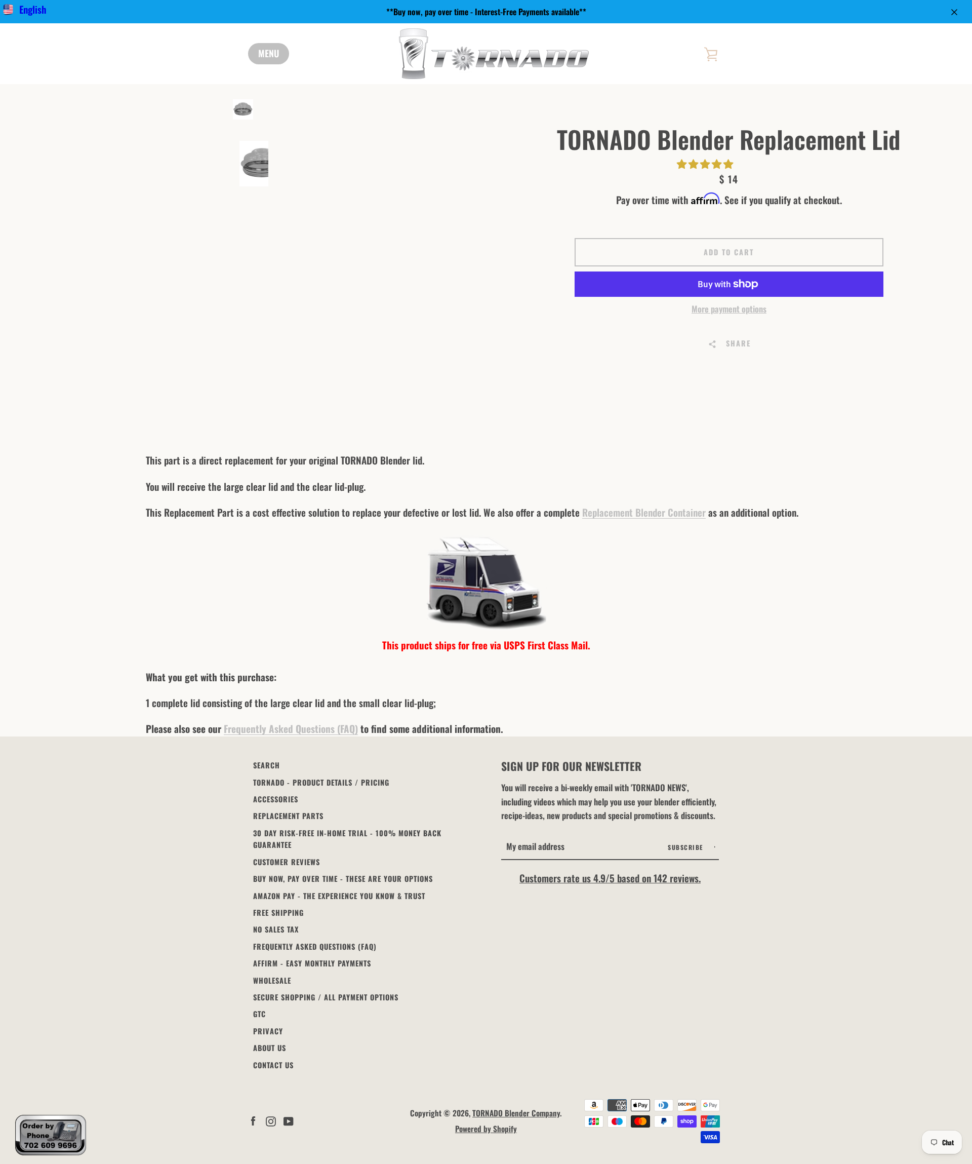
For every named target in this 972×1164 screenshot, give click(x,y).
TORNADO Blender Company (516, 1112)
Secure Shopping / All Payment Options (325, 997)
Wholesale (272, 980)
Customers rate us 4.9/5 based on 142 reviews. (610, 878)
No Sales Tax (276, 929)
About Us (269, 1047)
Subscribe (686, 847)
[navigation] (268, 53)
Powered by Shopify (486, 1128)
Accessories (275, 799)
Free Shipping (278, 912)
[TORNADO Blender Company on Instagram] (271, 1119)
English (33, 9)
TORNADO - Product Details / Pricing (321, 782)
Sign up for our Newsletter (571, 766)
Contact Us (273, 1065)
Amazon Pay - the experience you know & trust (339, 895)
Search (266, 765)
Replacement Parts (288, 815)
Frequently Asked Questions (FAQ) (291, 728)
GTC (259, 1013)
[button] (706, 163)
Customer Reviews (286, 862)
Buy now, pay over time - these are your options (343, 878)
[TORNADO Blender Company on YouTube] (289, 1119)
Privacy (268, 1031)
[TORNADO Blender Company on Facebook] (253, 1119)
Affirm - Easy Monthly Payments (312, 963)
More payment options (729, 309)
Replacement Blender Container (644, 512)
